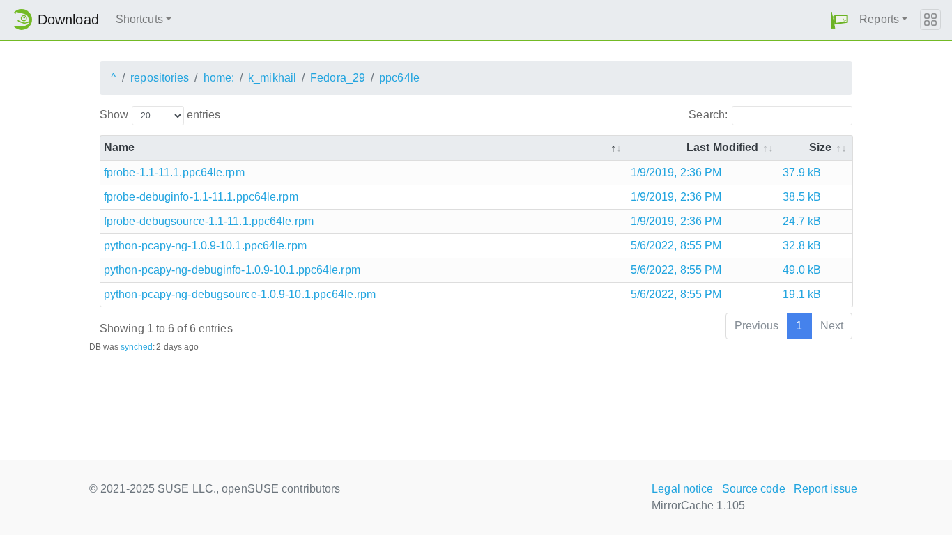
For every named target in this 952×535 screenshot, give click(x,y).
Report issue (825, 489)
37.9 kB (802, 172)
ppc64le (399, 78)
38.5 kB (802, 197)
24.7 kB (802, 221)
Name (119, 147)
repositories (159, 78)
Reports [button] (879, 19)
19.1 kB (802, 294)
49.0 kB (802, 270)
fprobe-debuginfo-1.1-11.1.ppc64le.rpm (201, 197)
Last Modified (722, 147)
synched (137, 347)
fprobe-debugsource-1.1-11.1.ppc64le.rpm (209, 221)
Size (820, 147)
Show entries (160, 115)
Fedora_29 (337, 78)
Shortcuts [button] (139, 19)
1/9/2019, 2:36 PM (676, 172)
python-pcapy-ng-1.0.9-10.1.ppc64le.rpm (205, 245)
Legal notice (682, 489)
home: (219, 78)
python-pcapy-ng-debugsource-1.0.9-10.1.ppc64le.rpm (240, 294)
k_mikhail (272, 78)
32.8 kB (802, 245)
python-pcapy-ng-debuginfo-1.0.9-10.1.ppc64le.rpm (232, 270)
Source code (753, 489)
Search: (708, 115)
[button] (840, 20)
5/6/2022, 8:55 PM (676, 245)
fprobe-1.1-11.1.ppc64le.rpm (174, 172)
